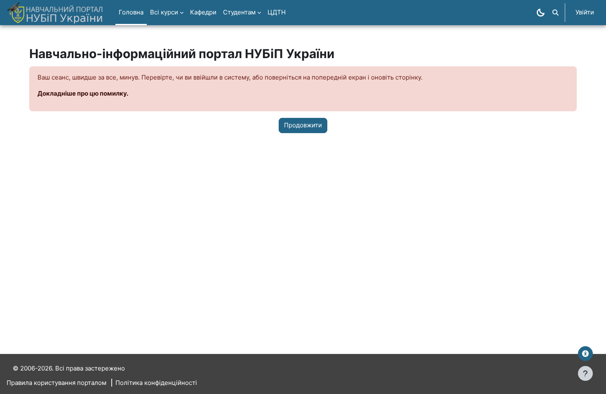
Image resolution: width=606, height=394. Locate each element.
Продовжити (303, 125)
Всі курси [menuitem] (164, 12)
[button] (555, 12)
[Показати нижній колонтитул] (585, 373)
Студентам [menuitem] (239, 12)
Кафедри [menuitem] (203, 12)
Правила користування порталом (56, 383)
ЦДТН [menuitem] (277, 12)
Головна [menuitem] (131, 12)
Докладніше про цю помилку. (83, 93)
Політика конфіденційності (156, 383)
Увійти (584, 12)
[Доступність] (585, 353)
